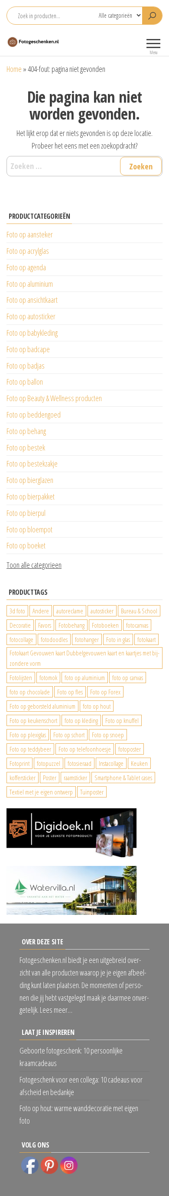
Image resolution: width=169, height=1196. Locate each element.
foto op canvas (127, 677)
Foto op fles (70, 691)
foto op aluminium (85, 677)
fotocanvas (137, 625)
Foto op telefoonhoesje (84, 749)
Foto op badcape (28, 349)
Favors (44, 625)
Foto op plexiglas (28, 734)
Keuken (139, 763)
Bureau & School (139, 610)
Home (14, 69)
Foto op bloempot (29, 529)
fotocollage (21, 639)
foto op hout (96, 706)
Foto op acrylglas (27, 251)
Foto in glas (118, 639)
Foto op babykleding (32, 332)
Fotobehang (71, 625)
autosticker (102, 610)
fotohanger (87, 639)
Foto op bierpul (26, 513)
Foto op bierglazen (29, 480)
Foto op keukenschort (33, 720)
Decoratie (20, 625)
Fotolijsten (21, 677)
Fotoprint (19, 763)
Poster (49, 777)
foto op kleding (81, 720)
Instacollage (111, 763)
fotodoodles (54, 639)
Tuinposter (92, 792)
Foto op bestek (25, 447)
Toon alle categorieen (34, 565)
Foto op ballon (24, 381)
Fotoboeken (105, 625)
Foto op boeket (26, 545)
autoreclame (69, 610)
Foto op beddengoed (33, 414)
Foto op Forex (105, 691)
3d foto (17, 610)
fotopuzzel (48, 763)
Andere (40, 610)
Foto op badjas (25, 365)
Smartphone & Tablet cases (123, 777)
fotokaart (146, 639)
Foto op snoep (108, 734)
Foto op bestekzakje (32, 463)
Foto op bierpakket (30, 496)
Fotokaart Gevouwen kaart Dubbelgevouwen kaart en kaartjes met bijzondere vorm (84, 658)
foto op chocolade (30, 691)
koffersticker (23, 777)
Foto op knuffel (122, 720)
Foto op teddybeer (30, 749)
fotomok (48, 677)
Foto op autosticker (30, 316)
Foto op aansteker (29, 234)
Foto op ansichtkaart (32, 300)
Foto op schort (68, 734)
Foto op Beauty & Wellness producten (54, 398)
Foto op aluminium (29, 284)
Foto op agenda (26, 267)
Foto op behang (26, 431)
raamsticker (75, 777)
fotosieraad (79, 763)
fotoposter (129, 749)
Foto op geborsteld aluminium (42, 706)
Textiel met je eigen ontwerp (41, 792)
